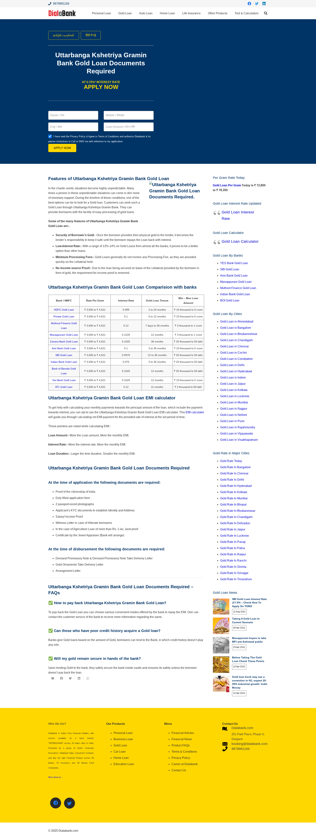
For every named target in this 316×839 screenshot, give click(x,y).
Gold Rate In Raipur (233, 554)
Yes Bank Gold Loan (64, 380)
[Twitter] (256, 3)
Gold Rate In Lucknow (234, 535)
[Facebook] (249, 3)
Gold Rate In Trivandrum (236, 579)
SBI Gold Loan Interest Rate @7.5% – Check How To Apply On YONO (249, 603)
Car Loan (120, 751)
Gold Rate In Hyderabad (236, 485)
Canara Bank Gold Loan (64, 341)
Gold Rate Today (231, 461)
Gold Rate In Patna (232, 548)
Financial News (182, 739)
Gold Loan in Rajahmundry (237, 427)
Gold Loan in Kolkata (233, 389)
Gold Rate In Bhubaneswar (237, 510)
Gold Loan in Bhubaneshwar (238, 333)
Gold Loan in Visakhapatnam (239, 439)
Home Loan (121, 757)
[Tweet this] (70, 678)
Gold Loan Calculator (240, 241)
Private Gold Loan (63, 316)
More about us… (55, 777)
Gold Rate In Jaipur (232, 529)
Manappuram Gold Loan (64, 334)
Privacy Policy (181, 757)
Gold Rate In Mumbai (234, 498)
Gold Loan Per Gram (227, 185)
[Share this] (61, 678)
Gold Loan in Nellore (233, 414)
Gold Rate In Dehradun (235, 523)
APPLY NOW (62, 148)
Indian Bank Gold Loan (64, 361)
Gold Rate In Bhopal (233, 504)
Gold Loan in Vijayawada (236, 433)
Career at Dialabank (185, 764)
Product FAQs (181, 745)
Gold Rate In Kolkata (233, 492)
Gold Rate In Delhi (232, 479)
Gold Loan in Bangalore (235, 327)
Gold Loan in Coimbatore (236, 358)
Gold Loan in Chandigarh (236, 340)
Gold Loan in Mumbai (234, 402)
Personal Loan (123, 732)
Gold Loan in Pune (232, 421)
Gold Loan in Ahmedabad (236, 321)
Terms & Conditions (184, 751)
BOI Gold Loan (229, 300)
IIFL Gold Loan (63, 386)
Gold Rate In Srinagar (234, 573)
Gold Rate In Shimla (233, 566)
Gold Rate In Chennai (234, 473)
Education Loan (124, 764)
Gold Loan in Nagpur (233, 408)
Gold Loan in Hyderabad (236, 371)
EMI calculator (195, 412)
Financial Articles (183, 732)
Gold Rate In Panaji (233, 541)
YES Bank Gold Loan (234, 263)
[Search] (265, 13)
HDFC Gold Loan (64, 309)
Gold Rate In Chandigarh (236, 517)
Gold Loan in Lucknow (234, 396)
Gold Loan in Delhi (232, 365)
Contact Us (179, 770)
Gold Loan (120, 745)
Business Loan (123, 739)
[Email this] (52, 678)
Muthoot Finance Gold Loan (238, 288)
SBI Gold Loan (63, 355)
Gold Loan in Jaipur (233, 383)
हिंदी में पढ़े (91, 35)
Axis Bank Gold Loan (64, 348)
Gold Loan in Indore (233, 377)
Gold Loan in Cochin (233, 352)
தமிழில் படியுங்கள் (63, 35)
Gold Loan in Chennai (234, 346)
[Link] (62, 13)
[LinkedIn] (264, 3)
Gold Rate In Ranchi (233, 560)
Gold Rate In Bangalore (235, 467)
